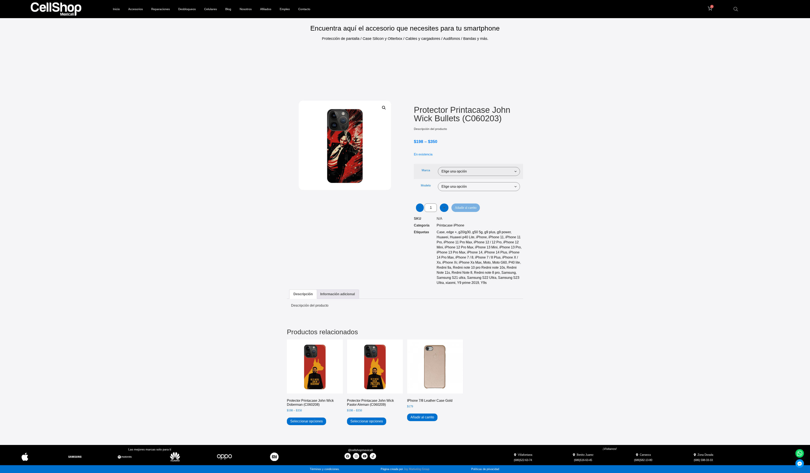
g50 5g (477, 232)
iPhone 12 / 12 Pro (488, 242)
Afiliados (265, 9)
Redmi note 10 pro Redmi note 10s (479, 267)
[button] (384, 108)
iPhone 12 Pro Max (459, 247)
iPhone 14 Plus (495, 252)
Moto (487, 262)
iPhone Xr (449, 262)
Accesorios (135, 9)
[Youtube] (364, 456)
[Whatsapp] (799, 453)
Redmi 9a (444, 267)
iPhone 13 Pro (510, 247)
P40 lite (514, 262)
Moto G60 (499, 262)
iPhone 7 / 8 (464, 257)
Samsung (508, 272)
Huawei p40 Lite (462, 237)
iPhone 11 (496, 237)
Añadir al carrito (466, 207)
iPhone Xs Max (470, 262)
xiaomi (450, 282)
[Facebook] (347, 456)
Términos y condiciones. (325, 469)
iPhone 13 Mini (486, 247)
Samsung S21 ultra (451, 277)
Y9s (484, 282)
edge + (451, 232)
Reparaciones (160, 9)
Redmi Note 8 (462, 272)
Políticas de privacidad (485, 469)
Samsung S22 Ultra (481, 277)
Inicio (116, 9)
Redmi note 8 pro (487, 272)
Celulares (210, 9)
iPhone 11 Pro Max (458, 242)
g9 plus (489, 232)
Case (441, 232)
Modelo (426, 185)
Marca (426, 170)
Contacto (304, 9)
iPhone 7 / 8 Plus (488, 257)
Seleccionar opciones (306, 421)
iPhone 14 (474, 252)
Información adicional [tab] (337, 294)
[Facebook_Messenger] (799, 463)
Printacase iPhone (450, 225)
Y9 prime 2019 (468, 282)
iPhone (481, 237)
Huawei (442, 237)
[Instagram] (356, 456)
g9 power (504, 232)
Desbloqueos (187, 9)
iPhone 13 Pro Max (451, 252)
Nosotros (246, 9)
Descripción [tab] (303, 294)
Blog (228, 9)
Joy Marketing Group (416, 469)
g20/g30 (464, 232)
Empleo (285, 9)
